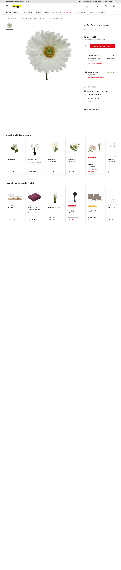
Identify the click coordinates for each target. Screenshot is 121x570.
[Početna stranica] (6, 18)
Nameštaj (8, 12)
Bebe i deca (37, 12)
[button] (9, 26)
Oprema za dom (27, 12)
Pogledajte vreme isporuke (96, 63)
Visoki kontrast (108, 1)
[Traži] (30, 7)
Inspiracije (102, 12)
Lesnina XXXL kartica (82, 12)
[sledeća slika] (115, 155)
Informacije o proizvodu (92, 110)
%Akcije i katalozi (69, 12)
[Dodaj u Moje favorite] (86, 46)
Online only (59, 12)
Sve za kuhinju (17, 12)
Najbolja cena (93, 12)
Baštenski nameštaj (48, 12)
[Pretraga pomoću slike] (87, 7)
